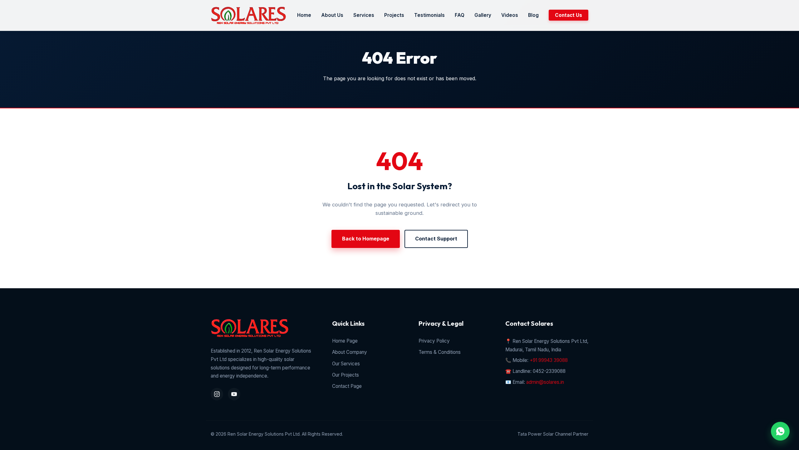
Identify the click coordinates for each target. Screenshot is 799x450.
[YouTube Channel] (234, 394)
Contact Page (347, 386)
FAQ (459, 15)
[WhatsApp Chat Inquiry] (780, 429)
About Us (332, 15)
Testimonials (429, 15)
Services (363, 15)
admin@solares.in (545, 382)
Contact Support (436, 238)
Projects (394, 15)
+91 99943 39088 (549, 360)
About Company (349, 352)
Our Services (346, 364)
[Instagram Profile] (217, 394)
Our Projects (345, 375)
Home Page (345, 341)
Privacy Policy (434, 341)
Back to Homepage (365, 238)
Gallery (482, 15)
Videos (509, 15)
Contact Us (568, 15)
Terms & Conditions (440, 352)
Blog (533, 15)
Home (304, 15)
